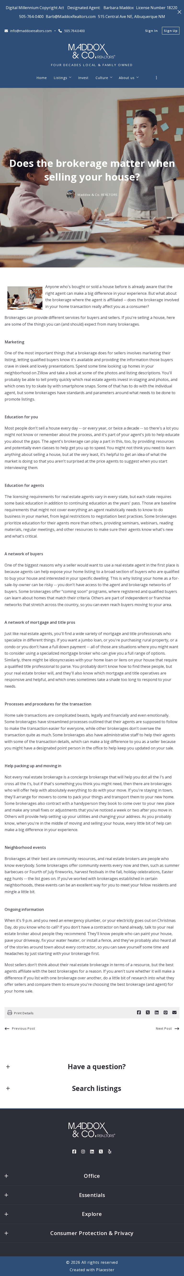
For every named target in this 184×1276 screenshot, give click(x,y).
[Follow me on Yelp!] (110, 1152)
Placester (105, 1269)
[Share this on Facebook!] (139, 1012)
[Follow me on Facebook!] (74, 1152)
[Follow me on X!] (101, 1152)
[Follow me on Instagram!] (83, 1152)
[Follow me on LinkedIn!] (92, 1152)
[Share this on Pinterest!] (165, 1012)
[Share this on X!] (148, 1012)
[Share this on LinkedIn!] (157, 1012)
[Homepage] (92, 51)
